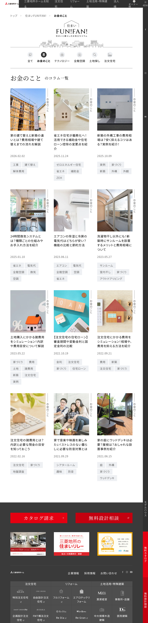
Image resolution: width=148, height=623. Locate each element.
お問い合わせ (109, 573)
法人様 (116, 4)
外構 (114, 171)
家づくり (116, 165)
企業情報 (73, 573)
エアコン (61, 265)
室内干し (105, 272)
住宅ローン (79, 368)
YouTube (145, 117)
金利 (59, 362)
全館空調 (18, 272)
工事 (16, 165)
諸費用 (29, 368)
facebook (145, 29)
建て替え (30, 165)
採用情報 (89, 573)
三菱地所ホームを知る (36, 4)
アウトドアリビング (111, 279)
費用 (32, 362)
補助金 (75, 171)
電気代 (31, 265)
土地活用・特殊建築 (96, 4)
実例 (103, 165)
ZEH (59, 178)
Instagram (145, 73)
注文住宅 (59, 4)
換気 (33, 272)
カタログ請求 (39, 518)
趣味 (59, 471)
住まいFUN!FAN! (35, 16)
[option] (28, 544)
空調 (16, 279)
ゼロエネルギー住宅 (68, 165)
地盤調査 (18, 471)
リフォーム (75, 4)
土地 (16, 368)
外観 (126, 171)
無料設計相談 (104, 518)
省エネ (60, 171)
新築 (103, 171)
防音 (71, 471)
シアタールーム (65, 465)
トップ (13, 16)
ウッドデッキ (107, 478)
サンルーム (106, 265)
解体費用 (18, 171)
